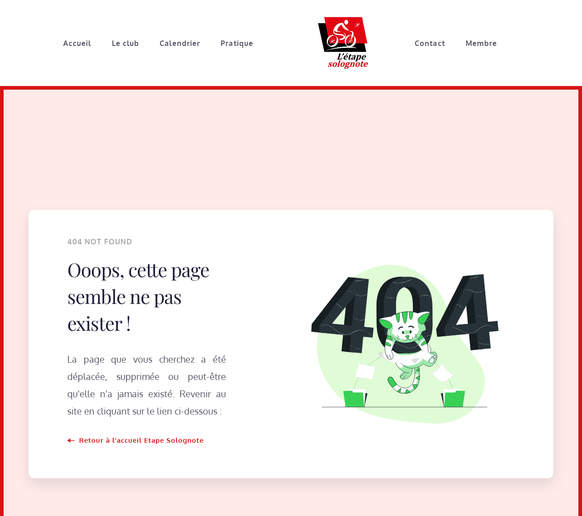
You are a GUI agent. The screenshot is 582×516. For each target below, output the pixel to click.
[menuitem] (77, 43)
